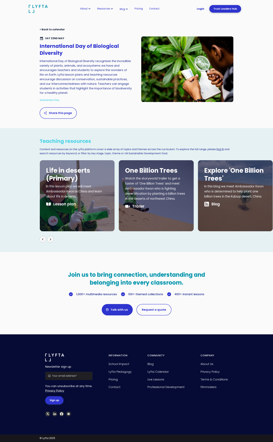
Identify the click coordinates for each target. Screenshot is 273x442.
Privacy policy (210, 372)
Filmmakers (208, 387)
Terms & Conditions (214, 379)
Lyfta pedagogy (120, 372)
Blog (122, 9)
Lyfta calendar (158, 372)
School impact (119, 364)
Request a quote (154, 310)
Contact (154, 8)
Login (200, 9)
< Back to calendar (52, 29)
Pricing (138, 8)
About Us (206, 364)
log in (220, 149)
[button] (85, 9)
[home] (38, 9)
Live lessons (155, 379)
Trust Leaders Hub (225, 9)
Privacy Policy (54, 391)
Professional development (166, 387)
